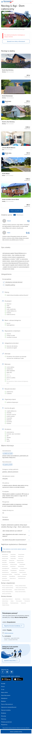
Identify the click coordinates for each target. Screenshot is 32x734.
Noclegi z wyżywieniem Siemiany (7, 587)
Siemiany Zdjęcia (5, 602)
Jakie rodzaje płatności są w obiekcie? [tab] (12, 531)
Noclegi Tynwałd (21, 566)
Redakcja (3, 713)
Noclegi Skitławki (22, 564)
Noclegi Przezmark (23, 572)
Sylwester (14, 727)
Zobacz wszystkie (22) (16, 211)
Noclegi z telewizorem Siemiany (7, 585)
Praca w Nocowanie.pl (7, 704)
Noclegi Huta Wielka (20, 560)
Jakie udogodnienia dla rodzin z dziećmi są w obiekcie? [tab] (14, 535)
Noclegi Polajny (13, 558)
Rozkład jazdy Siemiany (14, 602)
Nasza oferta (4, 692)
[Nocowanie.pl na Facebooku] (2, 672)
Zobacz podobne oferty (16, 731)
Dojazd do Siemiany (26, 599)
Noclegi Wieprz (13, 554)
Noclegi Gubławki (21, 554)
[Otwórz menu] (2, 1)
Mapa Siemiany (17, 599)
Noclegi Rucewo (5, 564)
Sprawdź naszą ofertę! (10, 660)
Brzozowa (5, 29)
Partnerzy (3, 719)
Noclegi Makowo (12, 562)
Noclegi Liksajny (17, 574)
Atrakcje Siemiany (5, 600)
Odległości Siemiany (5, 604)
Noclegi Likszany (21, 556)
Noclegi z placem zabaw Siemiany (21, 587)
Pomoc (3, 686)
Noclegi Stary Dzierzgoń (22, 576)
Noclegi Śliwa (4, 562)
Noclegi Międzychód (5, 568)
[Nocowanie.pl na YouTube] (7, 672)
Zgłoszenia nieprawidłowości (8, 707)
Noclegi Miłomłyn (12, 576)
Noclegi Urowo (11, 560)
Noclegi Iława (4, 576)
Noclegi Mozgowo (14, 570)
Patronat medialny (6, 710)
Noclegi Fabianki (5, 566)
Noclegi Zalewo (21, 570)
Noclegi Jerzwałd (5, 558)
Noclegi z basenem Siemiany (7, 589)
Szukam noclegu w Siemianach (7, 599)
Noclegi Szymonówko (5, 580)
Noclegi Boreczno (15, 568)
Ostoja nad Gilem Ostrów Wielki (10, 199)
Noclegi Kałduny (14, 572)
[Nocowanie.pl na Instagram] (11, 672)
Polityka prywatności (6, 722)
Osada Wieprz (6, 173)
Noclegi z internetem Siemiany (20, 591)
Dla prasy (3, 716)
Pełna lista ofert (27, 600)
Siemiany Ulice (23, 602)
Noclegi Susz (25, 574)
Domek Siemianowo (7, 96)
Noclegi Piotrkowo (20, 562)
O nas (2, 689)
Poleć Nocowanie (5, 695)
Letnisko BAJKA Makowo (8, 148)
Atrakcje (12, 600)
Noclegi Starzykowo (23, 568)
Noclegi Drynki (4, 578)
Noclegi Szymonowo (21, 578)
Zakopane (27, 727)
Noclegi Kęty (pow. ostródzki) (7, 574)
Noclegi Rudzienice (5, 572)
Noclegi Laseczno (13, 578)
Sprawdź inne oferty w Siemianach (16, 41)
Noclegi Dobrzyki (5, 570)
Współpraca (4, 698)
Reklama (3, 701)
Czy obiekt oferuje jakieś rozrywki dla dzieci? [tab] (14, 540)
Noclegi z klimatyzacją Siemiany (7, 591)
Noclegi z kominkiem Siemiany (20, 589)
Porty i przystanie (19, 600)
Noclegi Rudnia (12, 566)
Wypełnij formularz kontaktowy (12, 626)
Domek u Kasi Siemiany (8, 122)
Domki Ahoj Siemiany (7, 70)
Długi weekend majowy (7, 727)
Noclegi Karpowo (5, 556)
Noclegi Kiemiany (5, 554)
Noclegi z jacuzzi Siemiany (6, 593)
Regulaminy (4, 724)
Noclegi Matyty (13, 556)
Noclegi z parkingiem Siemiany (20, 585)
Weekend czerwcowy (21, 727)
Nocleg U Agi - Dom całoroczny (12, 7)
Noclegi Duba (20, 558)
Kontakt (3, 683)
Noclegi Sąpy (4, 560)
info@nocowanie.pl (9, 633)
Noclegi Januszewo (13, 564)
